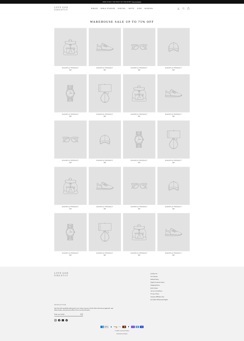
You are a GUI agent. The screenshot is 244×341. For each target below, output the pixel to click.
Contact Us (153, 273)
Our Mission (154, 276)
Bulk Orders (154, 288)
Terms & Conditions (156, 291)
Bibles (94, 8)
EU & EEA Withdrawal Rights (159, 299)
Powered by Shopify (121, 333)
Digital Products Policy (157, 282)
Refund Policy (154, 279)
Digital (122, 8)
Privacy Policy (154, 294)
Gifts (131, 8)
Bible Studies (108, 8)
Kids (139, 8)
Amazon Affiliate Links (157, 297)
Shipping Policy (155, 285)
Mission (149, 8)
